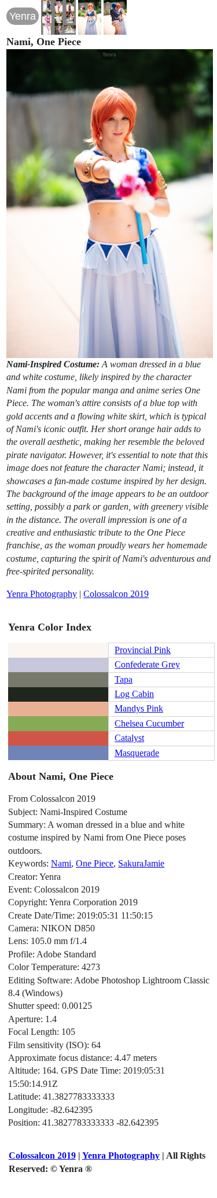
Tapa (124, 679)
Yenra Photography (41, 594)
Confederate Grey (147, 664)
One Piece (94, 863)
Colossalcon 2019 (116, 594)
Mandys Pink (139, 708)
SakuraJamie (141, 863)
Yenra (22, 16)
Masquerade (137, 753)
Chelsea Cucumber (149, 723)
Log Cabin (134, 694)
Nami (61, 863)
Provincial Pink (143, 650)
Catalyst (129, 738)
